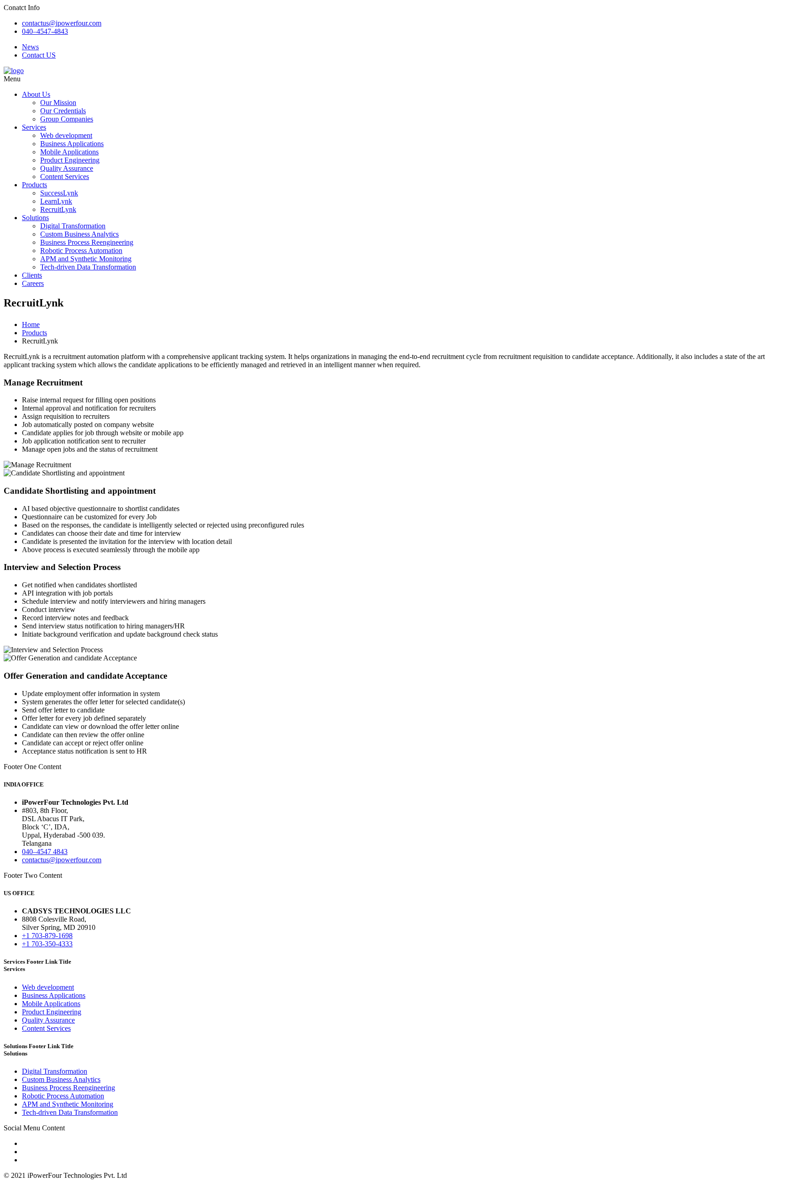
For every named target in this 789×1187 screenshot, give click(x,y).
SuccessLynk (59, 193)
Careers (33, 283)
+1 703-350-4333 (47, 944)
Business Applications (72, 144)
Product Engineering (70, 160)
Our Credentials (63, 111)
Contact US (39, 55)
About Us (36, 94)
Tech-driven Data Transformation (88, 267)
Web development (66, 135)
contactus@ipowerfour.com (61, 23)
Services (34, 127)
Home (31, 324)
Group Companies (66, 119)
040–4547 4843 (45, 851)
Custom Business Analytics (79, 234)
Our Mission (58, 102)
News (30, 47)
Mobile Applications (69, 152)
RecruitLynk (58, 209)
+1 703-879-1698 (47, 935)
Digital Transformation (72, 226)
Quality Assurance (66, 168)
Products (34, 185)
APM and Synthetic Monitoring (86, 259)
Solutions (35, 218)
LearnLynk (56, 201)
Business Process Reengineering (86, 242)
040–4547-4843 (45, 31)
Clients (32, 275)
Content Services (64, 176)
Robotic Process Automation (81, 250)
